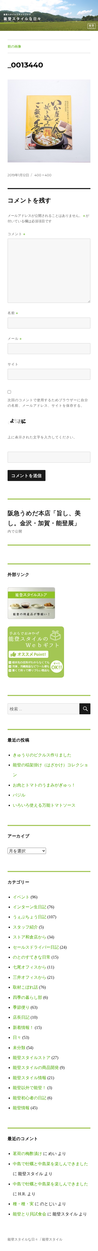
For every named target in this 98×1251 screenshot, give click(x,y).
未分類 (19, 1047)
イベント (21, 897)
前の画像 (14, 46)
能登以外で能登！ (29, 1087)
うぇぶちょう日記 (29, 917)
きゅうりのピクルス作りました (42, 755)
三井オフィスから (29, 977)
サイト (13, 364)
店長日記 (21, 1017)
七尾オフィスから (29, 967)
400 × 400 (42, 175)
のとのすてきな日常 (31, 957)
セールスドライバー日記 (36, 947)
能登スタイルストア (31, 1057)
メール (15, 338)
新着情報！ (23, 1027)
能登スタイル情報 (29, 1077)
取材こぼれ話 (25, 987)
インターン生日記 (29, 907)
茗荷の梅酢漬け (27, 1153)
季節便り (21, 1007)
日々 (17, 1037)
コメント (16, 234)
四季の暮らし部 (27, 997)
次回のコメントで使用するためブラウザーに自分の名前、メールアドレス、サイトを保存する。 (48, 402)
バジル (19, 795)
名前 (13, 313)
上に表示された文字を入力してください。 (42, 437)
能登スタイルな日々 (23, 1239)
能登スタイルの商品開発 (36, 1067)
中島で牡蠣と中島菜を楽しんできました (50, 1164)
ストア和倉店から (29, 937)
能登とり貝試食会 (29, 1214)
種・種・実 (23, 1204)
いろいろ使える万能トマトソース (44, 805)
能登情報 (21, 1108)
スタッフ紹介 (25, 927)
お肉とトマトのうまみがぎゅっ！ (44, 785)
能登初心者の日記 (29, 1098)
